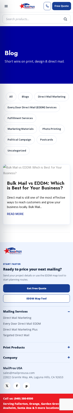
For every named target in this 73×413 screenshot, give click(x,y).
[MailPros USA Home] (26, 6)
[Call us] (47, 6)
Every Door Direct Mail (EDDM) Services (32, 107)
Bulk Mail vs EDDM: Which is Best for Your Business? (35, 185)
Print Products (14, 347)
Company (10, 357)
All (11, 96)
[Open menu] (6, 6)
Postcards (46, 139)
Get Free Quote (36, 288)
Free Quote (62, 6)
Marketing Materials (20, 129)
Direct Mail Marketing (51, 96)
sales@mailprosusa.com (19, 373)
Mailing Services (15, 311)
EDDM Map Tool (36, 298)
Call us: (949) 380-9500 (18, 398)
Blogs (25, 96)
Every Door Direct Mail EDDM (22, 323)
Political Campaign (19, 139)
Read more (15, 213)
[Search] (65, 19)
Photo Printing (51, 129)
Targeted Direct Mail (16, 335)
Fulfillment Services (20, 118)
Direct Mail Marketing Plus (20, 329)
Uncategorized (17, 150)
